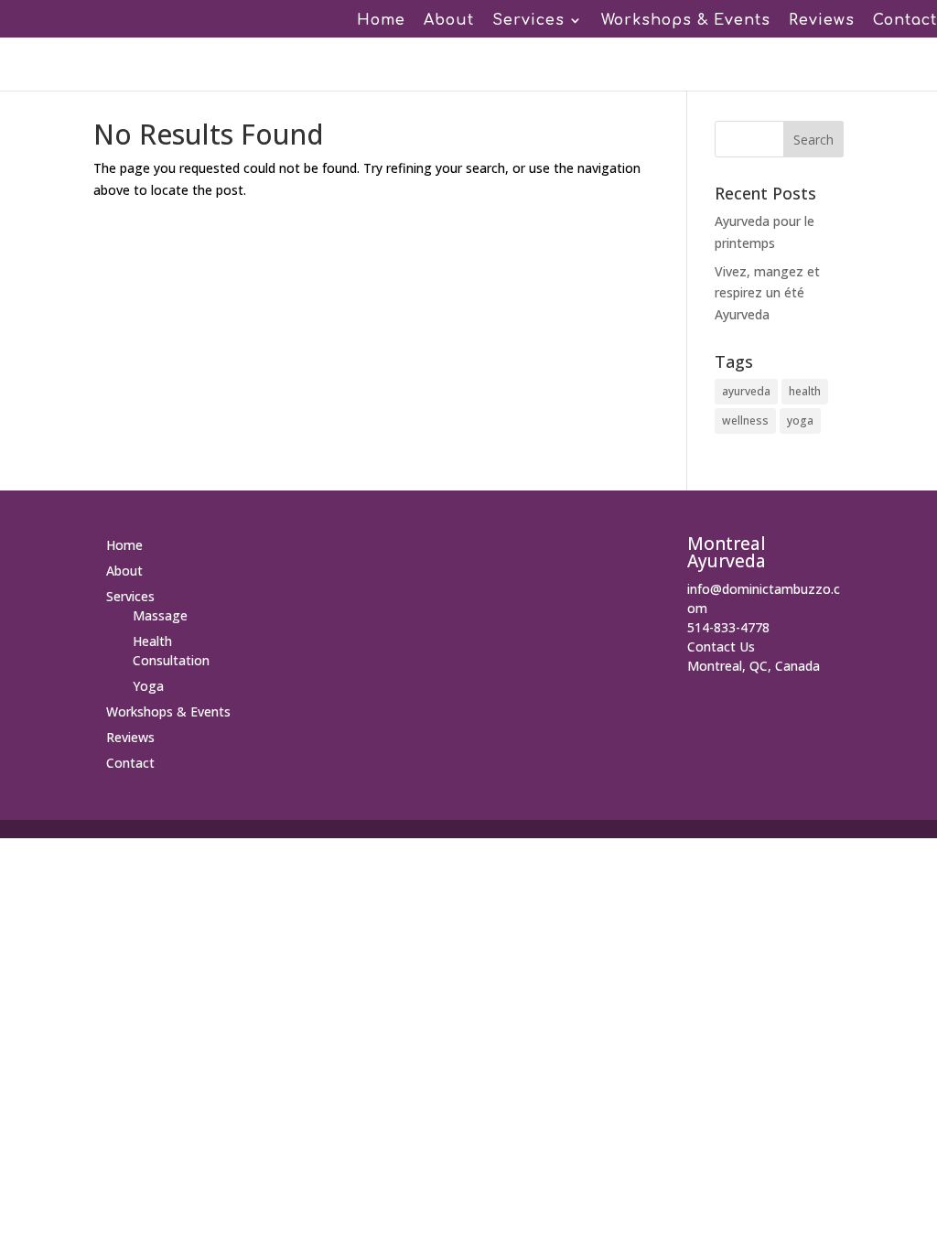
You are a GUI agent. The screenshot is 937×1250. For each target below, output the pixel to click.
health (805, 391)
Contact (905, 21)
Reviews (822, 21)
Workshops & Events (685, 21)
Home (381, 21)
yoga (800, 420)
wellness (745, 420)
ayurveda (746, 391)
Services (528, 21)
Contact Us (721, 646)
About (449, 21)
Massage (160, 615)
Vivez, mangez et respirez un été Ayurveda (767, 293)
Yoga (148, 686)
